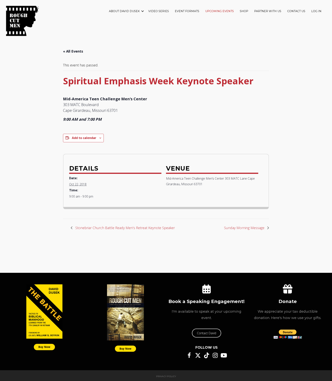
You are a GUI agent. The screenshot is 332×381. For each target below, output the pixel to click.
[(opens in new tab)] (44, 311)
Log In (316, 11)
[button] (142, 11)
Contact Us (296, 11)
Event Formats (187, 11)
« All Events (73, 51)
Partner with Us (267, 11)
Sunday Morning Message (244, 227)
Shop (244, 11)
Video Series (158, 11)
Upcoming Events (219, 11)
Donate (288, 301)
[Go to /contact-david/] (206, 289)
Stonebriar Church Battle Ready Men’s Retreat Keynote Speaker (124, 227)
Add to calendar (84, 138)
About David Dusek (124, 11)
